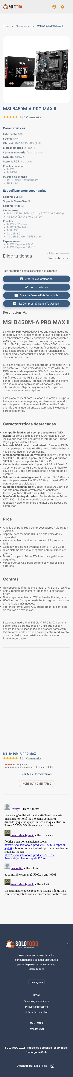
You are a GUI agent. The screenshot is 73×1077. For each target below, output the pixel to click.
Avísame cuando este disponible (38, 295)
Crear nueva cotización (39, 278)
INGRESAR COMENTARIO (36, 783)
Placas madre (23, 26)
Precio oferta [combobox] (56, 258)
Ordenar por (53, 253)
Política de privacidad (36, 1012)
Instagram (37, 982)
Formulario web (36, 1029)
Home (6, 26)
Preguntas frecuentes (36, 1007)
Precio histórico (39, 287)
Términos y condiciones (36, 1001)
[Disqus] (36, 702)
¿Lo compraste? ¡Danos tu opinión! (39, 303)
